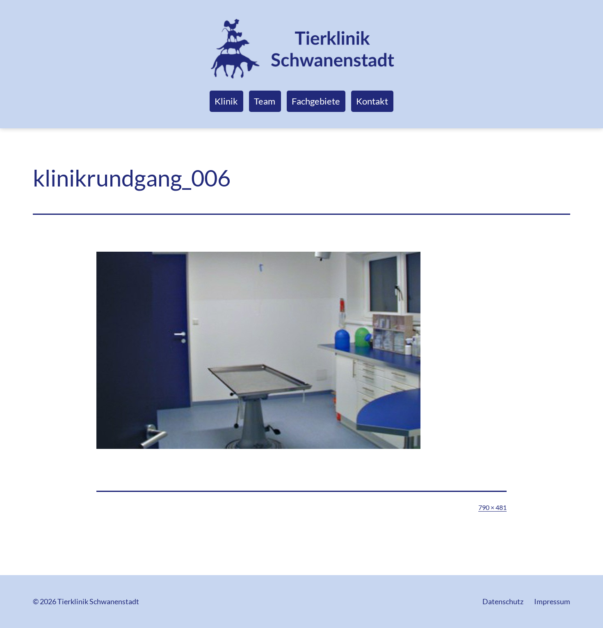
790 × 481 (492, 507)
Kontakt (372, 101)
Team (264, 101)
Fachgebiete (316, 101)
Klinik (226, 101)
